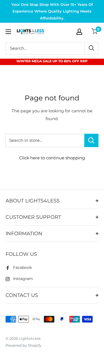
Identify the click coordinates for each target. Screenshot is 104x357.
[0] (95, 31)
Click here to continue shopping (52, 157)
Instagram (23, 278)
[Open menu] (8, 31)
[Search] (91, 48)
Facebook (22, 267)
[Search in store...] (91, 140)
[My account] (79, 32)
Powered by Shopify (23, 345)
